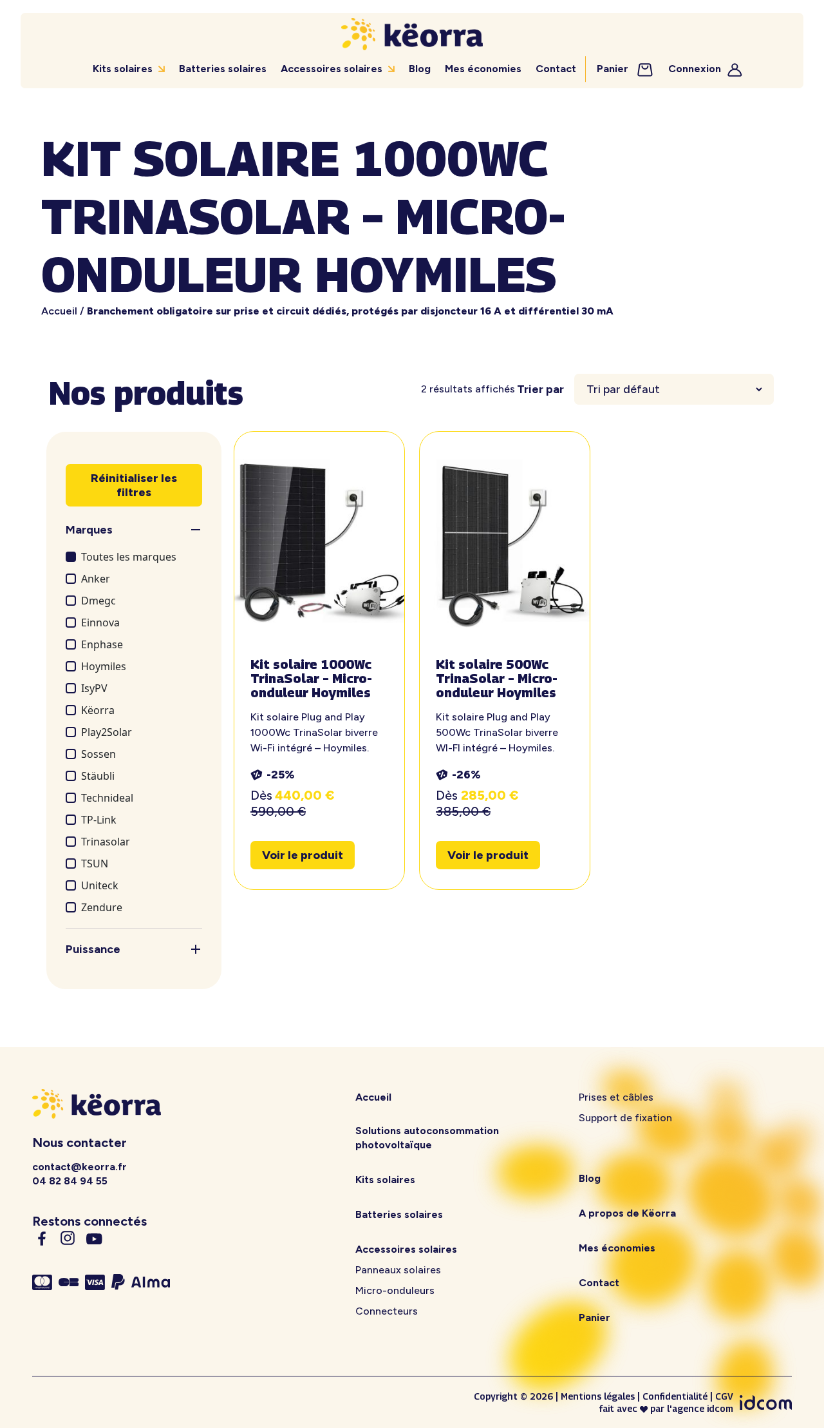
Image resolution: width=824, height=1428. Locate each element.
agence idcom (702, 1408)
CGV (724, 1396)
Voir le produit (302, 855)
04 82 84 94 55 (70, 1181)
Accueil (59, 311)
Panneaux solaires (398, 1270)
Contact (556, 69)
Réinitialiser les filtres (134, 485)
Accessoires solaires (331, 69)
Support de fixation (625, 1118)
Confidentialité (674, 1396)
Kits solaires (123, 69)
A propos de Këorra (627, 1213)
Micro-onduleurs (395, 1290)
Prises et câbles (616, 1097)
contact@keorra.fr (79, 1167)
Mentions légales (598, 1396)
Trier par (540, 389)
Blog (420, 69)
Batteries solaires (223, 69)
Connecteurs (386, 1311)
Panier (614, 69)
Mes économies (483, 69)
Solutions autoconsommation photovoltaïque (427, 1137)
